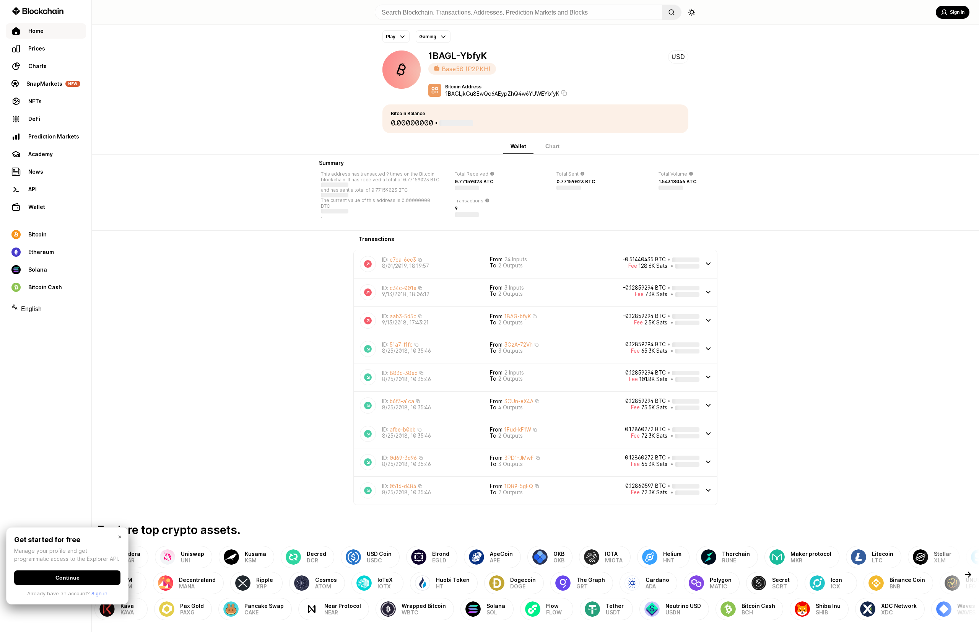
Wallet (518, 146)
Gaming (427, 36)
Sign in (99, 593)
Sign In (957, 12)
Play (390, 36)
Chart (552, 146)
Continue (67, 578)
